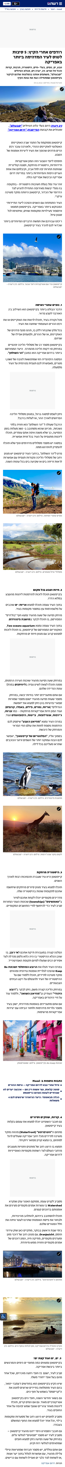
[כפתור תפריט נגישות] (3, 1316)
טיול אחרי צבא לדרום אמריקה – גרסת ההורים (33, 1085)
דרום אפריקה (48, 1463)
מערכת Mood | (55, 83)
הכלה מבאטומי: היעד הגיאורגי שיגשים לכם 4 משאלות (33, 1099)
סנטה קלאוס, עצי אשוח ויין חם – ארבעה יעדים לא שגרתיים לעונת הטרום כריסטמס (31, 1091)
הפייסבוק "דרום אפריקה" (23, 130)
